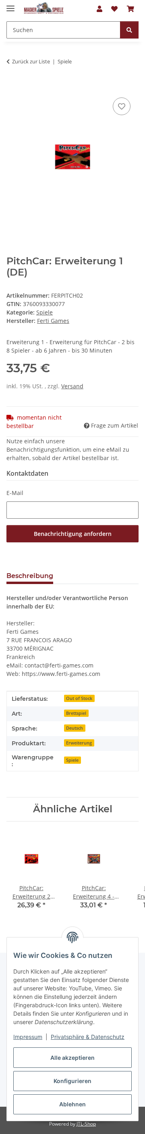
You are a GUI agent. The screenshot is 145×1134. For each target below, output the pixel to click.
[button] (99, 9)
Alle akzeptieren (72, 1057)
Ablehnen (72, 1104)
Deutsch (74, 728)
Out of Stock (79, 698)
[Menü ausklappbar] (10, 5)
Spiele (44, 312)
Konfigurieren (72, 1080)
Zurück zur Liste (31, 61)
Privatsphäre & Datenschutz (87, 1036)
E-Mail (14, 493)
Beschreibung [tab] (29, 576)
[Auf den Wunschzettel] (121, 106)
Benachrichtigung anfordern (73, 534)
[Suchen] (129, 30)
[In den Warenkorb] (12, 86)
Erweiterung (79, 743)
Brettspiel (76, 713)
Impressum (27, 1036)
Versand (72, 386)
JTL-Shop (86, 1123)
